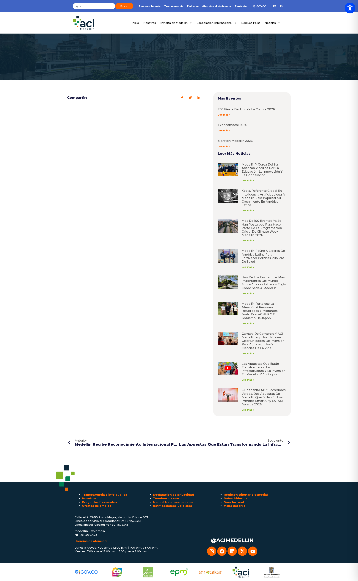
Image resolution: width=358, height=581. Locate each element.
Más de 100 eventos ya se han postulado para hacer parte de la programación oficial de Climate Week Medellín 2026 (262, 228)
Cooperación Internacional (214, 23)
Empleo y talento (150, 6)
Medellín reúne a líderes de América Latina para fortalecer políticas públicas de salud (263, 256)
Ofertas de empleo (97, 506)
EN (281, 6)
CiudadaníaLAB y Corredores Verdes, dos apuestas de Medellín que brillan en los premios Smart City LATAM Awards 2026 (264, 397)
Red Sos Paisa (250, 23)
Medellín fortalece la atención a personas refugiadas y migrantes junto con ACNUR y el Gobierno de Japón (260, 311)
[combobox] (94, 6)
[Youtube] (252, 551)
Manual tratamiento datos (173, 502)
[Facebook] (222, 551)
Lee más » (224, 114)
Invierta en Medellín (174, 23)
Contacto (241, 6)
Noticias (270, 23)
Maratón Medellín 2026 (235, 141)
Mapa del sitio (235, 506)
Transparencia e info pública (104, 494)
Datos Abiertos (235, 498)
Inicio (135, 23)
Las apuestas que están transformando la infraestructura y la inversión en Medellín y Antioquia (263, 369)
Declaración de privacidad (173, 494)
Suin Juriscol (234, 502)
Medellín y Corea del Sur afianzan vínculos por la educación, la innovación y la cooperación (262, 170)
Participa (193, 6)
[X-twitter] (242, 551)
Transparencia (173, 6)
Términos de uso (166, 498)
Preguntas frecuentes (99, 502)
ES (274, 6)
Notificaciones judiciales (172, 506)
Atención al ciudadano (216, 6)
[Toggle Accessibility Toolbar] (350, 8)
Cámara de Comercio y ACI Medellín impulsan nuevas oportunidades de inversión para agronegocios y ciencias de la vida (263, 341)
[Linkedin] (232, 551)
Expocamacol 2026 (232, 125)
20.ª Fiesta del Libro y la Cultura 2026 (246, 109)
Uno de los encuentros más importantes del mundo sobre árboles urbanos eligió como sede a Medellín (264, 282)
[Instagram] (211, 551)
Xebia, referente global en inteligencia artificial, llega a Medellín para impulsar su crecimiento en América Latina (263, 198)
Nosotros (149, 23)
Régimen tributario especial (246, 494)
